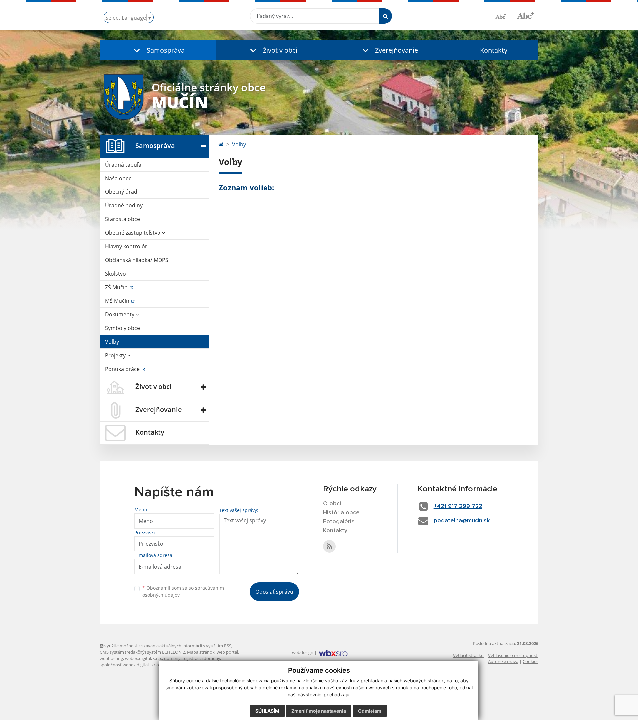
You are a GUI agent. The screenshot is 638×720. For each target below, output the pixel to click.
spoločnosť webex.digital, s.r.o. (130, 665)
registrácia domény (201, 658)
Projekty (116, 355)
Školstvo (115, 273)
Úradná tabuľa (123, 164)
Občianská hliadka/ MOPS (136, 260)
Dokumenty (120, 314)
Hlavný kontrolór (126, 246)
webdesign (302, 652)
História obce (341, 513)
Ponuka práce (123, 369)
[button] (158, 50)
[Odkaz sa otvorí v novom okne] (329, 546)
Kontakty (493, 50)
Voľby (112, 341)
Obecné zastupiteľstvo (133, 232)
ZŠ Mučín (117, 287)
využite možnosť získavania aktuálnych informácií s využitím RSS (167, 646)
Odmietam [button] (369, 711)
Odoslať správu (274, 591)
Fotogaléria (339, 522)
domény (172, 658)
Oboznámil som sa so (183, 591)
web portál (227, 652)
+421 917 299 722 (458, 506)
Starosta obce (122, 219)
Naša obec (118, 178)
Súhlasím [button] (267, 711)
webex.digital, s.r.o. (143, 658)
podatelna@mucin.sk (462, 521)
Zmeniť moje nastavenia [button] (318, 711)
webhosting (111, 658)
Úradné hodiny (124, 205)
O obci (332, 504)
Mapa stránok (201, 652)
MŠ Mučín (118, 300)
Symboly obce (122, 328)
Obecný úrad (121, 191)
